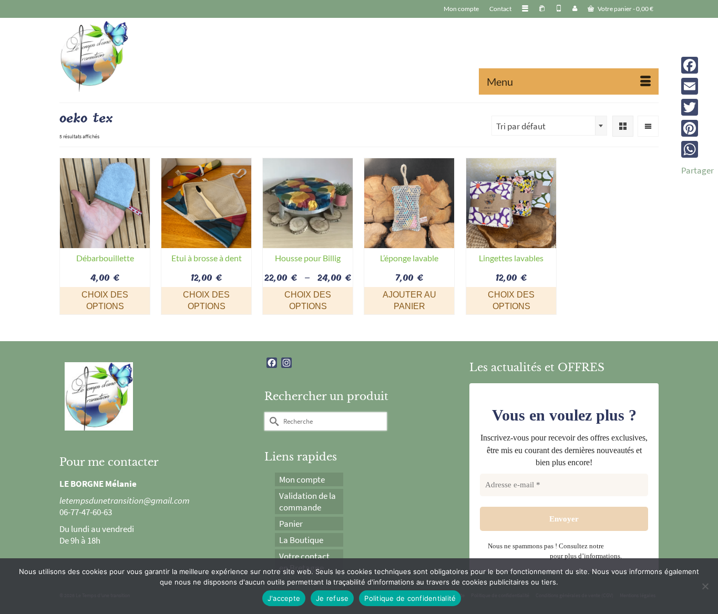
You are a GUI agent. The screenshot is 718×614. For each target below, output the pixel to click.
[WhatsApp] (697, 149)
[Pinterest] (697, 128)
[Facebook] (697, 65)
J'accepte (284, 598)
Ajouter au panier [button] (409, 300)
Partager (697, 170)
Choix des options (104, 300)
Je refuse (332, 598)
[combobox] (549, 126)
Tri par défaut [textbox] (521, 126)
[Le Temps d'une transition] (154, 56)
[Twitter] (697, 107)
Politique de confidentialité (410, 598)
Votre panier (625, 9)
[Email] (697, 86)
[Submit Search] (272, 421)
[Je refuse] (705, 586)
